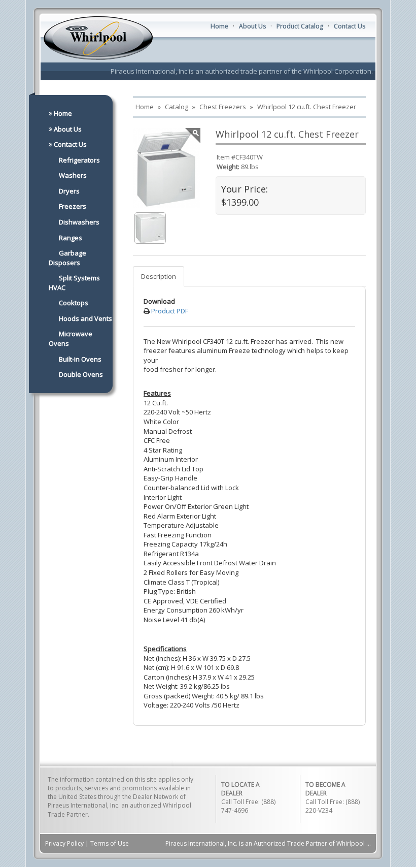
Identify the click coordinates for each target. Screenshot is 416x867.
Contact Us (349, 26)
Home (219, 26)
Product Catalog (299, 26)
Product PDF (169, 310)
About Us (252, 26)
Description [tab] (158, 276)
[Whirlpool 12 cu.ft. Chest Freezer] (150, 227)
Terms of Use (109, 843)
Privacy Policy (64, 843)
